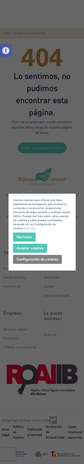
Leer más (30, 228)
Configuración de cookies (37, 259)
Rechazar (24, 237)
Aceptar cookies (30, 248)
